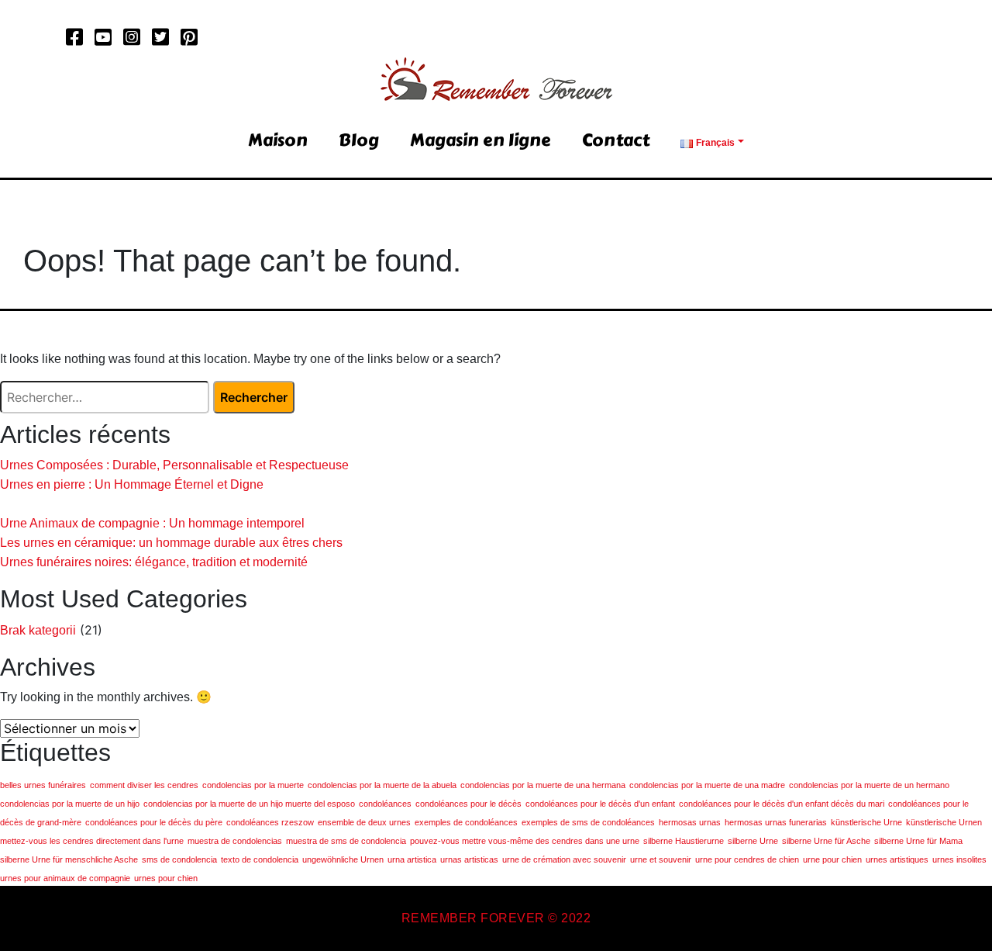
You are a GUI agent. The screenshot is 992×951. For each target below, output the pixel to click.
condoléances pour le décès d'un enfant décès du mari (781, 803)
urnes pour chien (166, 878)
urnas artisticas (469, 859)
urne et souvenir (660, 859)
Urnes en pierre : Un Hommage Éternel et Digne (132, 484)
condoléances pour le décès (468, 803)
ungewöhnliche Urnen (343, 859)
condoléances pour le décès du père (153, 822)
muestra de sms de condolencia (346, 841)
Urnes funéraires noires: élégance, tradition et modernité (154, 562)
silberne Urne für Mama (918, 841)
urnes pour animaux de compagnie (65, 878)
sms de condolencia (179, 859)
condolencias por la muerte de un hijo (70, 803)
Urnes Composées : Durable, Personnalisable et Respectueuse (174, 465)
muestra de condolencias (235, 841)
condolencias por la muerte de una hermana (542, 785)
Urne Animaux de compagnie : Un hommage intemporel (152, 523)
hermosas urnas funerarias (776, 822)
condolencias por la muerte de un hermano (869, 785)
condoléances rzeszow (270, 822)
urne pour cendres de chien (747, 859)
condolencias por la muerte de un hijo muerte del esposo (249, 803)
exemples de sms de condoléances (588, 822)
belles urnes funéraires (43, 785)
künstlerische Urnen (944, 822)
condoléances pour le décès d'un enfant (600, 803)
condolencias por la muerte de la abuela (382, 785)
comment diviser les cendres (144, 785)
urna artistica (412, 859)
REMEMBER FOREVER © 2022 (496, 918)
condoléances (385, 803)
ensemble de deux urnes (364, 822)
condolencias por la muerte (253, 785)
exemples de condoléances (466, 822)
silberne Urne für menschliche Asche (69, 859)
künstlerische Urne (866, 822)
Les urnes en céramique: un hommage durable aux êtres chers (171, 542)
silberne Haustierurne (683, 841)
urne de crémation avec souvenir (564, 859)
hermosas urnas (690, 822)
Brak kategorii (38, 630)
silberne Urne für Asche (826, 841)
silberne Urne (753, 841)
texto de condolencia (259, 859)
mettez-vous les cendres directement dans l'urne (92, 841)
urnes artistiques (897, 859)
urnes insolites (959, 859)
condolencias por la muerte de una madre (707, 785)
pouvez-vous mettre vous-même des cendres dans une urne (524, 841)
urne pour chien (832, 859)
